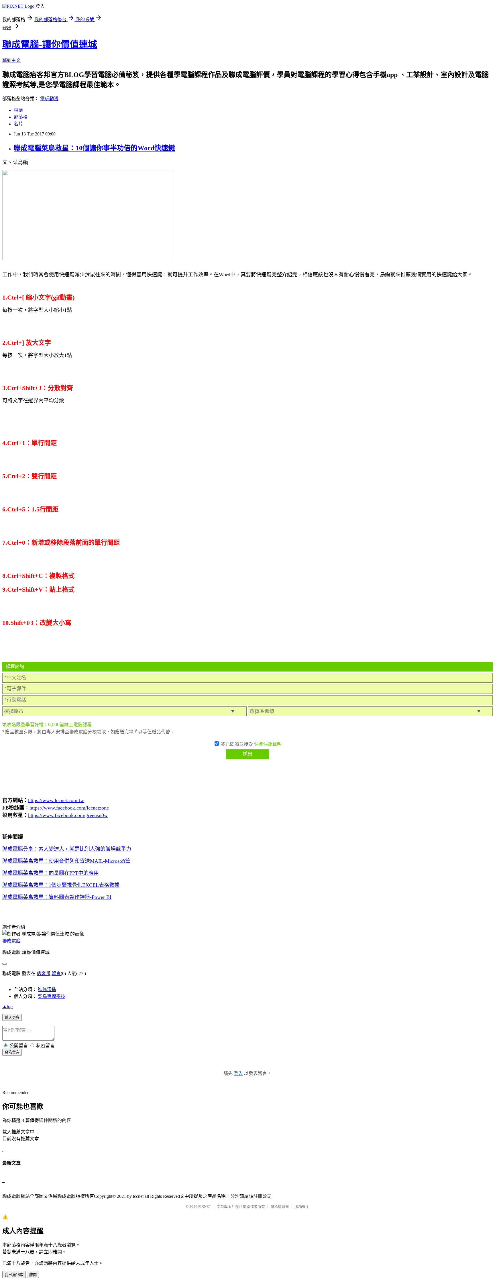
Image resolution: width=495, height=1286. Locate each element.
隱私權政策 (279, 1206)
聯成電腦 (11, 940)
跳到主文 (11, 60)
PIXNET (204, 1206)
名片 (18, 123)
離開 (33, 1275)
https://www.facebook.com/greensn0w (68, 815)
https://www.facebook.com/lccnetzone (69, 808)
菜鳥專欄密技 (51, 996)
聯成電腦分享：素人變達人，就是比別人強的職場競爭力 (66, 849)
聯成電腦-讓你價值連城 (49, 44)
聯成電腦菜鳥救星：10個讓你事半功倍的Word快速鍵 (94, 148)
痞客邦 (43, 973)
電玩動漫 (49, 98)
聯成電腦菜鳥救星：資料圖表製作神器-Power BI (56, 897)
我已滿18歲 (14, 1275)
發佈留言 (12, 1052)
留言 (56, 973)
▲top (7, 1006)
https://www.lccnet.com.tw (56, 800)
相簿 (18, 110)
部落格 (21, 117)
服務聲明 (301, 1206)
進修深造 (47, 989)
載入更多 (12, 1017)
